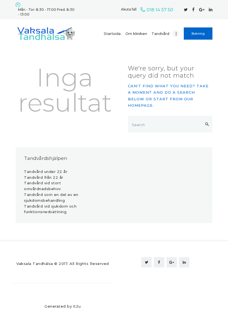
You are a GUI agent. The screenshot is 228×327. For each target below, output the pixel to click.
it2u (77, 306)
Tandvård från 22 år (43, 177)
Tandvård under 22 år (45, 171)
